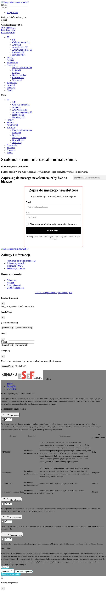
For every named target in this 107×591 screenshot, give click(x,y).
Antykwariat (12, 62)
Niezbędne (14, 415)
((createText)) (21, 345)
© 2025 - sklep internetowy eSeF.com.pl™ (53, 292)
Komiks (10, 60)
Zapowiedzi (12, 82)
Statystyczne (15, 500)
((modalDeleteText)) (24, 328)
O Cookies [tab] (11, 389)
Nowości (11, 85)
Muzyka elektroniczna (22, 67)
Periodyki (16, 70)
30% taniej (17, 80)
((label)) (4, 342)
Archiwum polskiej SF (22, 50)
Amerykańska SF (20, 47)
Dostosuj (6, 572)
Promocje (11, 87)
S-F (13, 40)
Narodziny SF (18, 55)
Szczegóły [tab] (11, 386)
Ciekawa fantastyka (21, 42)
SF (8, 37)
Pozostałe (11, 65)
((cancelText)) (7, 328)
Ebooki (10, 90)
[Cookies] (2, 577)
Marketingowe (15, 518)
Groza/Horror (18, 77)
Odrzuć (5, 567)
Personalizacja (16, 535)
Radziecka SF (18, 52)
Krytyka (16, 72)
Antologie (16, 45)
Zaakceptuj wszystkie (11, 574)
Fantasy (10, 57)
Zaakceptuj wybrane (24, 572)
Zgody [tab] (10, 384)
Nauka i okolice (19, 75)
